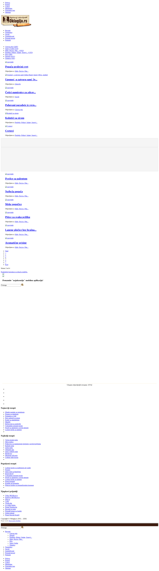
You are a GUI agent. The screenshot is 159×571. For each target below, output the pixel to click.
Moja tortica (9, 442)
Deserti (12, 535)
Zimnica (12, 545)
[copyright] (9, 62)
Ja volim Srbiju (10, 505)
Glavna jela (19, 110)
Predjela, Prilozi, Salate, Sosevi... (26, 122)
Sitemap (8, 12)
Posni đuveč (9, 474)
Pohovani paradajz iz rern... (20, 105)
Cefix (7, 501)
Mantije (7, 422)
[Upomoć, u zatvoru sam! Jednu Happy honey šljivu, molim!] (26, 75)
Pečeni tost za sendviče (13, 424)
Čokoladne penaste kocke (14, 426)
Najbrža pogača (14, 191)
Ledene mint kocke (11, 457)
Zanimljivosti (9, 36)
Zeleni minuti (9, 513)
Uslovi (7, 6)
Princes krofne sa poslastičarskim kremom (19, 485)
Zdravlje (18, 84)
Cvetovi (9, 130)
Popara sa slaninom (11, 414)
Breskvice (8, 453)
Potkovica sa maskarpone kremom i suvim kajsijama (23, 444)
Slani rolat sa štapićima (13, 472)
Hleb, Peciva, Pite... (21, 71)
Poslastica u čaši (10, 416)
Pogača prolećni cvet (16, 66)
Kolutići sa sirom (14, 118)
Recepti (7, 30)
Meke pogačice (13, 204)
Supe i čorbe (14, 543)
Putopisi (8, 40)
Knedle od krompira (12, 483)
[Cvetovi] (8, 126)
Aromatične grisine (16, 242)
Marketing (8, 8)
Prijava (7, 3)
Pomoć (7, 5)
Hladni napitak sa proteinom (14, 412)
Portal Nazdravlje (11, 507)
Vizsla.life (8, 503)
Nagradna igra (10, 10)
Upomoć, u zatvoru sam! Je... (21, 79)
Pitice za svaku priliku (17, 217)
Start (6, 251)
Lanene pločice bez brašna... (20, 229)
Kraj (6, 265)
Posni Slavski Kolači (12, 515)
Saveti (7, 34)
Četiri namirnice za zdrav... (20, 92)
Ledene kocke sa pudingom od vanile (18, 468)
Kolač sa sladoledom (12, 420)
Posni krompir (10, 481)
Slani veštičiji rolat (11, 452)
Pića (11, 541)
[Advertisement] (79, 142)
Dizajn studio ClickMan (15, 520)
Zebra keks (9, 448)
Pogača (7, 470)
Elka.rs (7, 499)
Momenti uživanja (11, 455)
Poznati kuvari (10, 38)
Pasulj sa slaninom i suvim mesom (16, 428)
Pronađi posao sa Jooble (13, 511)
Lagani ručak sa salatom (13, 430)
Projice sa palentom (16, 178)
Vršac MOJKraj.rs (11, 495)
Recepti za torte (10, 509)
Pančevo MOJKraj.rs (12, 497)
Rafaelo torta (9, 446)
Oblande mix (9, 450)
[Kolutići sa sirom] (11, 113)
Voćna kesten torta (11, 440)
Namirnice (8, 32)
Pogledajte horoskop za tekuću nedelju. (14, 272)
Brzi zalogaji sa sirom (12, 418)
